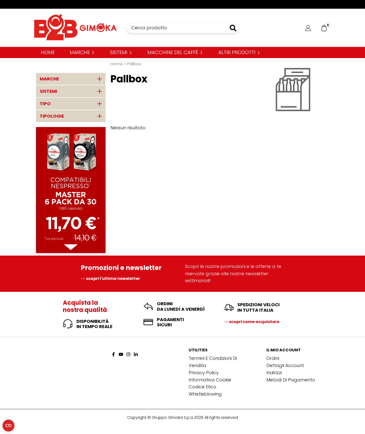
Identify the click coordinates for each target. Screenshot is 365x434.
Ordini (272, 358)
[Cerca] (233, 28)
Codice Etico (202, 387)
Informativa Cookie (210, 380)
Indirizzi (274, 372)
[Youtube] (121, 354)
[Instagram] (128, 354)
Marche (49, 79)
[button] (71, 79)
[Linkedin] (136, 354)
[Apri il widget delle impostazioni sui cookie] (8, 426)
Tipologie (52, 116)
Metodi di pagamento (290, 380)
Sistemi (48, 91)
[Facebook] (113, 354)
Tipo (45, 103)
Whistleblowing (205, 394)
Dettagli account (285, 365)
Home (116, 64)
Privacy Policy (204, 372)
